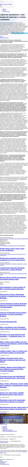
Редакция (5, 426)
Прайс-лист (5, 428)
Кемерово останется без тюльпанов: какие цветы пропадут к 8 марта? (12, 401)
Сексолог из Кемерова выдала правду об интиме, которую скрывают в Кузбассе (13, 314)
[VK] (2, 462)
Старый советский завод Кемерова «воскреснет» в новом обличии (12, 268)
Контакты (5, 427)
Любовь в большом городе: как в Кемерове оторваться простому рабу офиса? (13, 360)
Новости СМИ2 (3, 424)
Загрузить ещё (3, 413)
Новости (4, 9)
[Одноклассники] (4, 464)
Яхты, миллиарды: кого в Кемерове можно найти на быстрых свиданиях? (13, 328)
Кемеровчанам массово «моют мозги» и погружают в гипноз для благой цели (14, 408)
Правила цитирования (8, 430)
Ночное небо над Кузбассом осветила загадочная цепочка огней (13, 278)
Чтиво (4, 10)
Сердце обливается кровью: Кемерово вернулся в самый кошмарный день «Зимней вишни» (13, 305)
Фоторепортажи (6, 11)
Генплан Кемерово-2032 (8, 321)
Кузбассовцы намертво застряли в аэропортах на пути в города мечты (12, 259)
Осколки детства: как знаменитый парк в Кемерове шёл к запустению (12, 377)
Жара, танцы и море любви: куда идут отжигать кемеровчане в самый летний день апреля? (14, 343)
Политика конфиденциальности (10, 431)
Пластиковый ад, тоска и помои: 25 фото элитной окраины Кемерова (12, 288)
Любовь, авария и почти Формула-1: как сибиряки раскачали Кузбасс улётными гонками (13, 369)
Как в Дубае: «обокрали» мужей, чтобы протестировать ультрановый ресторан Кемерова (14, 385)
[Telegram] (3, 461)
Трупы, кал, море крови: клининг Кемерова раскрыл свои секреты (12, 393)
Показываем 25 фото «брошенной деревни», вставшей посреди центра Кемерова (13, 296)
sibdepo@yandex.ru (4, 442)
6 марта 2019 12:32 (4, 37)
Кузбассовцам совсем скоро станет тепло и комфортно (12, 249)
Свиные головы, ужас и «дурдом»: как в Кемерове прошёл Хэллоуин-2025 (13, 352)
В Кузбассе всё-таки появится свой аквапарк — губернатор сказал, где (12, 335)
